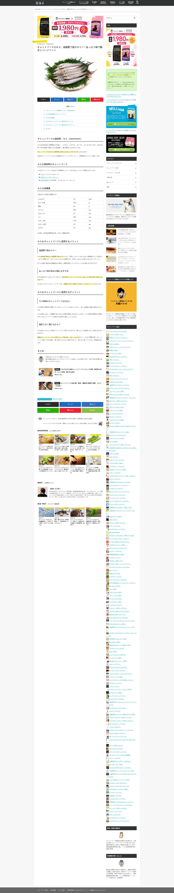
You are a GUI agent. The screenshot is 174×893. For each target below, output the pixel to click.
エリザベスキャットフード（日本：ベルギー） (122, 476)
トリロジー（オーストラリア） (118, 783)
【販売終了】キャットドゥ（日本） (119, 432)
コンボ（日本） (113, 441)
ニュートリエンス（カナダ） (117, 654)
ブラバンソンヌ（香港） (116, 410)
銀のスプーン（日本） (115, 516)
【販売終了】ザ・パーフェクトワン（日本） (122, 771)
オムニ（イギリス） (115, 664)
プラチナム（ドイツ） (115, 683)
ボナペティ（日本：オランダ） (118, 401)
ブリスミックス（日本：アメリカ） (119, 394)
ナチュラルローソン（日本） (117, 624)
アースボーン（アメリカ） (117, 466)
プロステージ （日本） (115, 692)
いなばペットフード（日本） (117, 545)
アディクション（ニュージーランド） (120, 347)
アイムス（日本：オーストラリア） (119, 542)
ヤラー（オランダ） (115, 814)
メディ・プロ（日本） (115, 595)
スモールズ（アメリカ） (116, 748)
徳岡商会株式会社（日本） (117, 554)
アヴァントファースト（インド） (118, 378)
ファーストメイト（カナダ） (117, 498)
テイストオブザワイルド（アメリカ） (120, 767)
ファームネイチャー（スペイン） (118, 485)
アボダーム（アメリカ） (116, 382)
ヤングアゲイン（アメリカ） (117, 817)
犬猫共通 (109, 177)
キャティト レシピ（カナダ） (117, 435)
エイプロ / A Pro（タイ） (116, 334)
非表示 (72, 106)
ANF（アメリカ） (114, 360)
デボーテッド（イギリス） (117, 460)
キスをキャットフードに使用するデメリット (59, 125)
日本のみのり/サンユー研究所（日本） (120, 645)
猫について (110, 182)
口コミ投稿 (122, 2)
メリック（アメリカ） (115, 598)
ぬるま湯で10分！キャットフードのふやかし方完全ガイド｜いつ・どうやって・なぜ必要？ (127, 241)
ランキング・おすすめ (113, 172)
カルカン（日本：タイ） (116, 560)
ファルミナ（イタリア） (116, 488)
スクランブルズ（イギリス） (117, 733)
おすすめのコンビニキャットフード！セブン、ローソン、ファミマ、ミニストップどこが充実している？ (127, 260)
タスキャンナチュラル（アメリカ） (119, 786)
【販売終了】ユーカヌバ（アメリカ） (120, 482)
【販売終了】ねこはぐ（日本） (118, 639)
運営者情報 (130, 2)
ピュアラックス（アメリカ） (117, 696)
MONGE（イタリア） (115, 795)
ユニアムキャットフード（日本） (118, 789)
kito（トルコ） (113, 570)
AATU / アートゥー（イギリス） (118, 337)
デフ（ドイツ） (113, 457)
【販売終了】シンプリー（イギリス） (120, 761)
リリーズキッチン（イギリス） (118, 579)
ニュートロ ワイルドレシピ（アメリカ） (121, 805)
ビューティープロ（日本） (117, 391)
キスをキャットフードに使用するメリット (58, 121)
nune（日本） (113, 651)
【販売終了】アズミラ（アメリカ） (119, 385)
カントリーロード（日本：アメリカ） (120, 444)
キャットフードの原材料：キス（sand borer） (60, 110)
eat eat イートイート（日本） (117, 469)
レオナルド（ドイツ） (115, 576)
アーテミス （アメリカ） (116, 372)
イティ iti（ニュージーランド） (118, 548)
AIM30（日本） (113, 350)
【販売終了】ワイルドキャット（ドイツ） (121, 802)
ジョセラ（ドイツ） (115, 557)
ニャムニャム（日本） (115, 658)
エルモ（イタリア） (115, 479)
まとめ (47, 128)
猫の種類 (94, 2)
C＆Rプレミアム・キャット (49, 177)
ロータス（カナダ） (115, 586)
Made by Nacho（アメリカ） (117, 614)
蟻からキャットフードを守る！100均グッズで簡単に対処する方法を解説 (127, 250)
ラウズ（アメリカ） (115, 711)
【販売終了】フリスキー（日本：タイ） (120, 507)
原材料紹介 (103, 2)
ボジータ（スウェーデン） (117, 407)
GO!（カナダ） (113, 519)
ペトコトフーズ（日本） (116, 677)
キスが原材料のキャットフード (55, 114)
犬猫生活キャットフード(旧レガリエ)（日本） (122, 714)
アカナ (42, 174)
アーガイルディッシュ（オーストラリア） (121, 369)
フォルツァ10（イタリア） (117, 504)
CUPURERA (44, 180)
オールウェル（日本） (115, 353)
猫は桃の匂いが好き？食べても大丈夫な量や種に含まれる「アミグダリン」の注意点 (127, 269)
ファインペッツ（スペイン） (117, 495)
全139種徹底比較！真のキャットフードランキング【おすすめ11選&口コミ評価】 (127, 231)
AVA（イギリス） (114, 375)
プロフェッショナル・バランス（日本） (120, 689)
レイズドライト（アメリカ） (117, 708)
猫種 (108, 187)
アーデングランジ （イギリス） (118, 366)
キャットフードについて (45, 399)
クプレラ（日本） (114, 453)
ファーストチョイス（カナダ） (118, 331)
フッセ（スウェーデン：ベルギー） (119, 538)
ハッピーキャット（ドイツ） (117, 529)
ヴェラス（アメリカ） (115, 792)
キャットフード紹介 (84, 2)
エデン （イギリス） (115, 472)
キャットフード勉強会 (88, 890)
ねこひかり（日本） (115, 642)
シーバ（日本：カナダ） (116, 745)
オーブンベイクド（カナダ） (117, 670)
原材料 (55, 399)
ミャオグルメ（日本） (115, 602)
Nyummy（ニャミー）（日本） (118, 661)
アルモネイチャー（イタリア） (118, 356)
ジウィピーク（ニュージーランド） (119, 821)
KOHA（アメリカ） (115, 573)
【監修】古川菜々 (55, 488)
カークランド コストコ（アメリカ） (119, 567)
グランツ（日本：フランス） (117, 523)
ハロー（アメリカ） (115, 526)
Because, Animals (114, 532)
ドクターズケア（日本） (116, 463)
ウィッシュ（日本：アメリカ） (118, 808)
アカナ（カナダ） (114, 344)
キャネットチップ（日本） (117, 420)
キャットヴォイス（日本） (117, 438)
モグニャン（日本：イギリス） (118, 608)
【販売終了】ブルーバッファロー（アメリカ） (122, 397)
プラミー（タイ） (114, 686)
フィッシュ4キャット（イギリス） (119, 501)
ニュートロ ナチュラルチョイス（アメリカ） (122, 621)
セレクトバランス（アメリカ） (118, 736)
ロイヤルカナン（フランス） (117, 724)
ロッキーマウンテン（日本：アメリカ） (120, 717)
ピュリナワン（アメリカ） (117, 699)
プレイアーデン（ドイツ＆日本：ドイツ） (121, 680)
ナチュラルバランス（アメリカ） (118, 617)
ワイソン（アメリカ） (115, 811)
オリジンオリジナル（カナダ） (118, 667)
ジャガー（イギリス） (115, 551)
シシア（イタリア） (115, 727)
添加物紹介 (112, 2)
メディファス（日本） (115, 592)
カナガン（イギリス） (115, 416)
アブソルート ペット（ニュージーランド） (121, 341)
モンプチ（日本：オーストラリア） (119, 611)
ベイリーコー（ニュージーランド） (119, 388)
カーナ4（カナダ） (114, 423)
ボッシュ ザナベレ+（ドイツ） (118, 404)
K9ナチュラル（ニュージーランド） (119, 491)
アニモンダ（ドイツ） (115, 363)
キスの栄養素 (49, 118)
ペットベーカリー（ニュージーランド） (120, 673)
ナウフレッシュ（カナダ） (117, 648)
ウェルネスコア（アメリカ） (117, 799)
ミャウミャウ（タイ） (115, 605)
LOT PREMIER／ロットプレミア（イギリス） (122, 583)
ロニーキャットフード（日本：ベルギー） (121, 720)
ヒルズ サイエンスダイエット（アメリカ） (121, 730)
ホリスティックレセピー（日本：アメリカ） (122, 535)
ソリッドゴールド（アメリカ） (118, 752)
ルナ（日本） (113, 589)
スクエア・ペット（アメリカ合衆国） (120, 755)
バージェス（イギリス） (116, 413)
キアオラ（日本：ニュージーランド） (120, 564)
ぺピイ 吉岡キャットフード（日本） (119, 780)
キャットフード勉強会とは (68, 2)
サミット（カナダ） (115, 758)
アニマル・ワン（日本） (116, 764)
